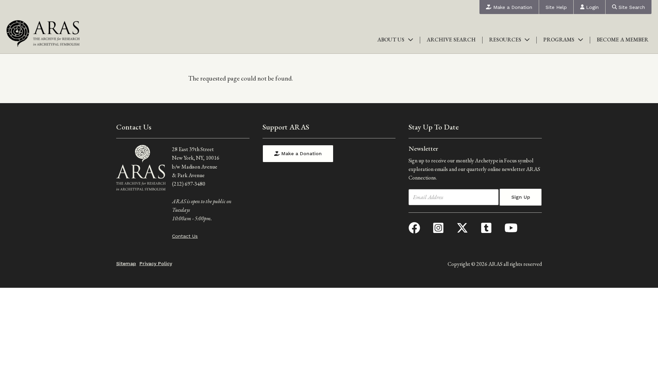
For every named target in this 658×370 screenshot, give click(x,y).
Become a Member (622, 39)
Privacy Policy (155, 263)
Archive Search (451, 39)
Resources (505, 39)
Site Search (631, 7)
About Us (390, 39)
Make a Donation (511, 7)
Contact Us (185, 236)
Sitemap (126, 263)
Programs (558, 39)
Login (591, 7)
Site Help (556, 7)
